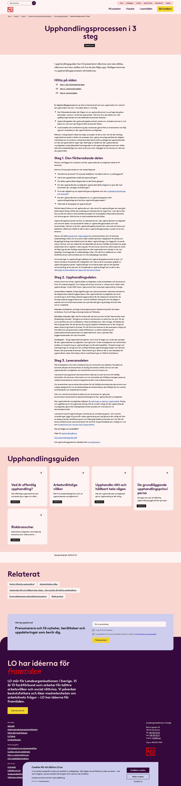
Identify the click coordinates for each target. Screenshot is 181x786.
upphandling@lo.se (69, 433)
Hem (9, 16)
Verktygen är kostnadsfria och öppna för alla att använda (77, 270)
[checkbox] (93, 630)
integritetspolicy (44, 781)
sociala (71, 236)
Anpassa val (138, 781)
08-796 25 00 (154, 733)
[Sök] (34, 3)
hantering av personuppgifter (147, 634)
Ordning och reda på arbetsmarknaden (39, 16)
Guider (23, 16)
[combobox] (22, 3)
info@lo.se (156, 738)
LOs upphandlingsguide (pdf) (65, 438)
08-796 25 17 (155, 735)
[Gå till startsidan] (10, 9)
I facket (16, 16)
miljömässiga (83, 236)
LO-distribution (94, 442)
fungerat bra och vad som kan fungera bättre (76, 424)
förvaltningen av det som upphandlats (104, 401)
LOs (138, 634)
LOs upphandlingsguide (61, 16)
